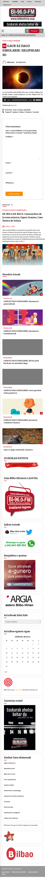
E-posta (9, 173)
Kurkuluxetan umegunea (12, 813)
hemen (13, 105)
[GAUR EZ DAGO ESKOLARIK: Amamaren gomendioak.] (22, 288)
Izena (8, 163)
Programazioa (7, 5)
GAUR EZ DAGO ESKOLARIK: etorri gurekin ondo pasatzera (22, 391)
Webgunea (10, 183)
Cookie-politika (33, 872)
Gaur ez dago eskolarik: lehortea (18, 450)
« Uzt (5, 672)
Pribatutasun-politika (18, 872)
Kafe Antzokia (8, 807)
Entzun (29, 1)
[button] (27, 31)
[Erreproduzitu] (5, 100)
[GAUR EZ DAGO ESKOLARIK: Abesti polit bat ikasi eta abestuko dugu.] (22, 347)
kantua (28, 112)
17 (6, 657)
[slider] (39, 100)
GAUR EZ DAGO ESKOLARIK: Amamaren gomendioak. (21, 302)
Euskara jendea (9, 785)
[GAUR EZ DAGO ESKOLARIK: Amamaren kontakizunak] (22, 317)
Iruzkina (9, 137)
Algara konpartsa (9, 763)
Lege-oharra (6, 872)
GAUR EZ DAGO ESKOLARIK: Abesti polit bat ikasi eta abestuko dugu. (21, 362)
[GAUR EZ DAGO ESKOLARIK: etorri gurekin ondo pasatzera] (22, 377)
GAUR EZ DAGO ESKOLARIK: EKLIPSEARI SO (21, 50)
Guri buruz (6, 1)
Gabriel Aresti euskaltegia (12, 790)
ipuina (15, 112)
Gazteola (7, 802)
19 (17, 657)
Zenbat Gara (18, 690)
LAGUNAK (15, 1)
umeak (36, 112)
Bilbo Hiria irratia (9, 774)
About (4, 874)
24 (6, 662)
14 (28, 653)
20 (22, 657)
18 (12, 657)
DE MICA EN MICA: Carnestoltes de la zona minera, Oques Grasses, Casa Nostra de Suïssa (22, 217)
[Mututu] (34, 100)
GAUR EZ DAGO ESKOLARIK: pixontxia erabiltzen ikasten (20, 421)
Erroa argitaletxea (10, 779)
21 (28, 657)
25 (12, 662)
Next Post (6, 205)
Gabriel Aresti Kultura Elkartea (14, 796)
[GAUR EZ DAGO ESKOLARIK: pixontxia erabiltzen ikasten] (22, 406)
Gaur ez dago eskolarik (11, 40)
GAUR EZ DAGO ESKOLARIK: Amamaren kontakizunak (21, 332)
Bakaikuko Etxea (9, 768)
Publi (22, 1)
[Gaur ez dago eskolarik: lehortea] (22, 436)
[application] (22, 100)
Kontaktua (38, 1)
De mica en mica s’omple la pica (14, 210)
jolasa (22, 112)
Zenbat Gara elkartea (11, 818)
